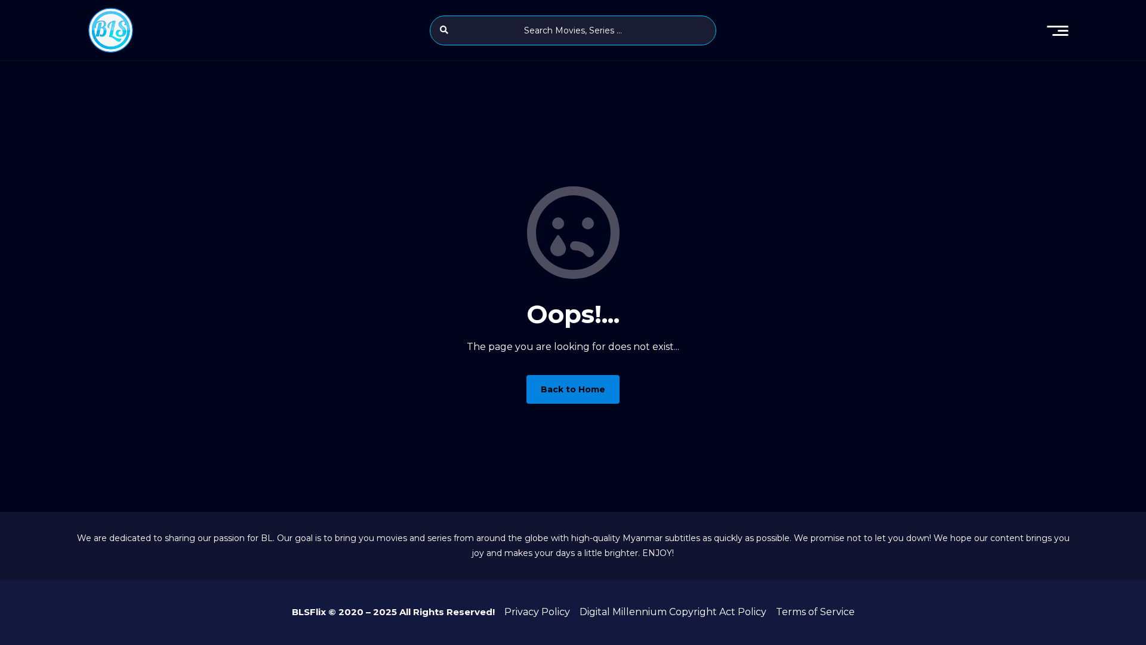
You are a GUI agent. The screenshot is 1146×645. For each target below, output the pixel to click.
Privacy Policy (537, 612)
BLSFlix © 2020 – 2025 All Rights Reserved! (393, 612)
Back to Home (573, 389)
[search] (444, 30)
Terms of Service (815, 612)
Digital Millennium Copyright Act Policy (673, 612)
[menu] (1057, 30)
